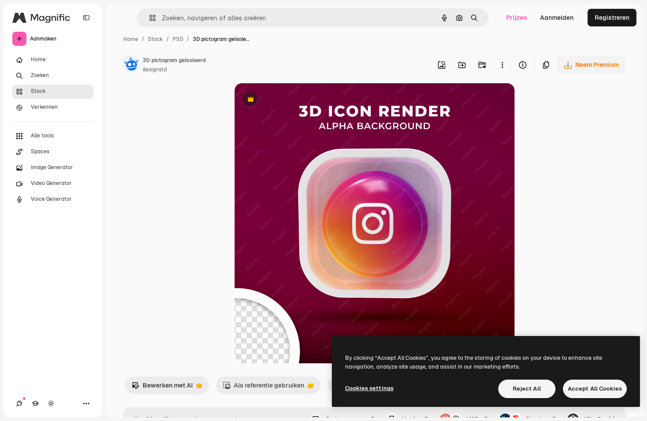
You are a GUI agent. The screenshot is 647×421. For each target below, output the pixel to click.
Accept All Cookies (595, 388)
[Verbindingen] (19, 403)
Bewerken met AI (162, 387)
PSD (178, 39)
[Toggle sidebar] (86, 18)
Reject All (527, 388)
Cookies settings (369, 388)
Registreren (612, 18)
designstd (155, 69)
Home (130, 39)
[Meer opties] (502, 65)
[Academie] (35, 403)
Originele (292, 100)
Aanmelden (556, 18)
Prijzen (516, 18)
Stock (155, 39)
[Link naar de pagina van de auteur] (131, 65)
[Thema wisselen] (51, 403)
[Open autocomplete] (149, 18)
